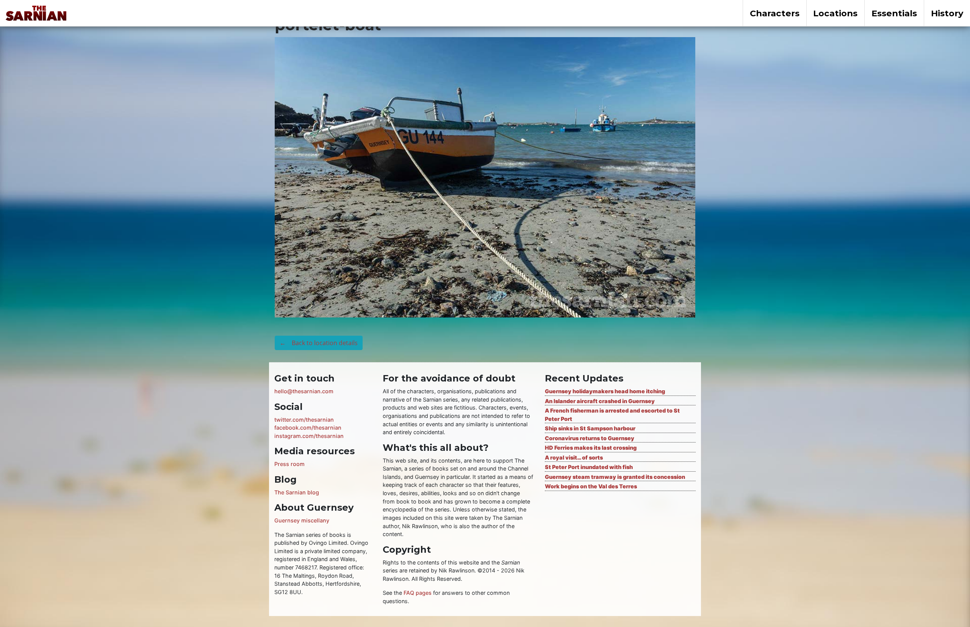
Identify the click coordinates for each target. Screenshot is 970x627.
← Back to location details (319, 343)
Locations (835, 13)
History (947, 13)
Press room (289, 464)
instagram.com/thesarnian (309, 436)
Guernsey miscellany (301, 520)
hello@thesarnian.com (303, 391)
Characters (774, 13)
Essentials (894, 13)
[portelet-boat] (485, 176)
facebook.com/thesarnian (307, 427)
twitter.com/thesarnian (304, 419)
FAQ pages (418, 592)
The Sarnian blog (296, 492)
